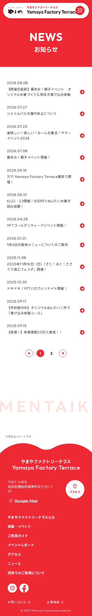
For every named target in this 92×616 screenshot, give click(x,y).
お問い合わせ (17, 602)
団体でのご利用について (26, 573)
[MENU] (80, 10)
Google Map (26, 500)
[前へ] (29, 353)
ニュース (14, 563)
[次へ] (63, 353)
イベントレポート (21, 545)
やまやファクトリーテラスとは (31, 517)
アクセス (14, 554)
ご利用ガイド (18, 535)
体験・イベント (19, 526)
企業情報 (53, 602)
